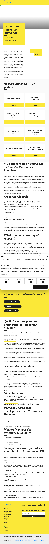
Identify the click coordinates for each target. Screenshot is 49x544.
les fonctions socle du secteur (10, 340)
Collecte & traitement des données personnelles (26, 536)
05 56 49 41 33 (7, 514)
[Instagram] (18, 539)
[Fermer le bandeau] (47, 256)
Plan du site (38, 536)
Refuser (24, 286)
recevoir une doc (12, 301)
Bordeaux (37, 54)
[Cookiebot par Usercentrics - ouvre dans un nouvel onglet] (39, 256)
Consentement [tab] (6, 259)
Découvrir (14, 105)
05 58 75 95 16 (7, 524)
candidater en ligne (13, 306)
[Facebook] (25, 539)
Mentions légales (7, 536)
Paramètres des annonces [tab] (30, 259)
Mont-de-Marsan (35, 51)
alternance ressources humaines (11, 403)
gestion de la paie (24, 187)
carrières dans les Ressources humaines (12, 71)
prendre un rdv (11, 310)
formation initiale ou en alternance (11, 397)
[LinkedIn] (31, 539)
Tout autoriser (40, 286)
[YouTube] (37, 539)
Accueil (26, 43)
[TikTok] (42, 539)
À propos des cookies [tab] (42, 259)
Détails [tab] (18, 259)
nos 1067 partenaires (9, 265)
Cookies (13, 536)
